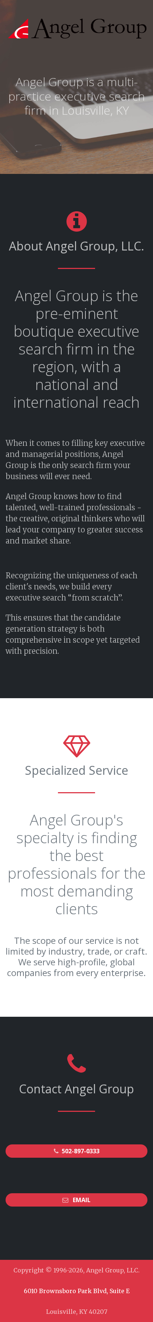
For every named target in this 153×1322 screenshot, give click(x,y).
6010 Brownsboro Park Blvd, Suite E (77, 1291)
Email (82, 1200)
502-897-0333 (81, 1151)
